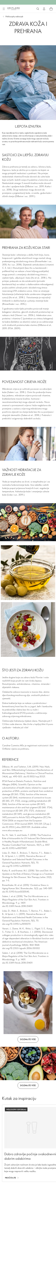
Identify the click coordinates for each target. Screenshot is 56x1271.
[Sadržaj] (3, 9)
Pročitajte (10, 1178)
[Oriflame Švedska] (13, 9)
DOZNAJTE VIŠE (28, 1039)
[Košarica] (51, 9)
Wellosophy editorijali (14, 16)
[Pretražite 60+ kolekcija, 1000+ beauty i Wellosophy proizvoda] (38, 9)
